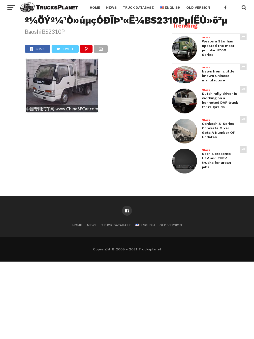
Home (95, 7)
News (111, 7)
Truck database (138, 7)
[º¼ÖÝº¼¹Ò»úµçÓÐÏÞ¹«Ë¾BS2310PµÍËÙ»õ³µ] (62, 112)
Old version (198, 7)
